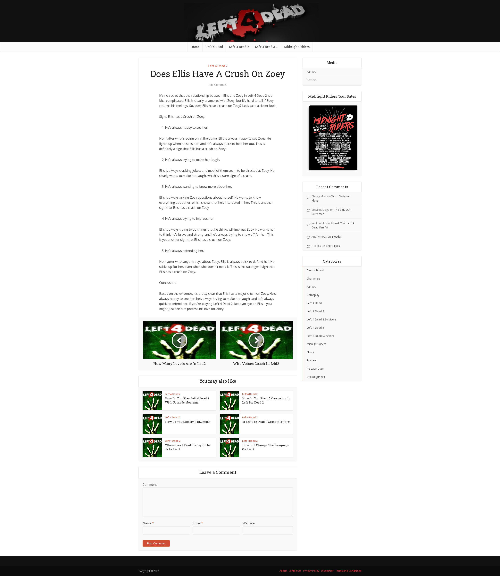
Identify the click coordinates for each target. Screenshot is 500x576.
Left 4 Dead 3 (265, 47)
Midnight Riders (297, 47)
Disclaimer (327, 570)
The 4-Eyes (333, 246)
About (283, 570)
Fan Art (311, 71)
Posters (311, 80)
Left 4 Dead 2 (239, 47)
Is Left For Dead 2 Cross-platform (266, 422)
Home (195, 47)
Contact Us (294, 570)
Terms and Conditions (348, 570)
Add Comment (218, 85)
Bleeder (336, 236)
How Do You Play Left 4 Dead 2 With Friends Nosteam (187, 400)
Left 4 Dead (214, 47)
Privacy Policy (311, 570)
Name (148, 523)
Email (198, 523)
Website (249, 523)
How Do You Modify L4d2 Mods (187, 422)
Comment (150, 484)
